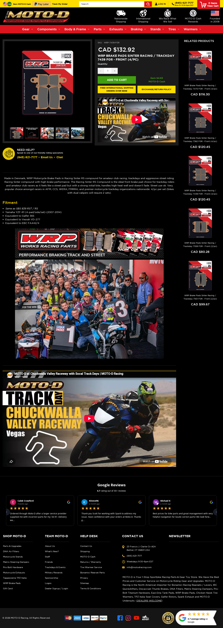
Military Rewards (54, 572)
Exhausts (116, 29)
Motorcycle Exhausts (14, 572)
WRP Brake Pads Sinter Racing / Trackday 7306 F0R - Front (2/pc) (200, 244)
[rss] (145, 618)
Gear (25, 29)
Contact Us (86, 546)
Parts (97, 29)
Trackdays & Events (55, 567)
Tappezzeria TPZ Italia (15, 578)
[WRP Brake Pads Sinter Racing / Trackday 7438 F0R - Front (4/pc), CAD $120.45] (200, 171)
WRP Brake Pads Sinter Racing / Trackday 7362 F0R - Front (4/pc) (200, 139)
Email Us (47, 157)
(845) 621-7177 (184, 3)
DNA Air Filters (11, 551)
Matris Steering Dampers (16, 562)
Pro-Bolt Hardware (13, 567)
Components (47, 29)
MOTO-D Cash (87, 556)
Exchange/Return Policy (156, 89)
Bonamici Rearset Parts (92, 572)
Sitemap (84, 583)
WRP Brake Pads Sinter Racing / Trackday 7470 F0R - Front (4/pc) (200, 87)
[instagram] (128, 618)
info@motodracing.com (139, 567)
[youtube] (136, 618)
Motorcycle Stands (13, 556)
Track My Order (60, 4)
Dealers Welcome (149, 600)
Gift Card (8, 588)
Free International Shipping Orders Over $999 (116, 89)
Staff (47, 556)
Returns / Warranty (90, 562)
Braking (136, 29)
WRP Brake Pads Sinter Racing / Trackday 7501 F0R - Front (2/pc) (200, 297)
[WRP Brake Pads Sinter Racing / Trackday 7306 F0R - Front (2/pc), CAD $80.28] (200, 223)
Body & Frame (75, 29)
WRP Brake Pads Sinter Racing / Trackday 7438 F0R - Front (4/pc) (200, 192)
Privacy (84, 578)
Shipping (85, 551)
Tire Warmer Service (91, 567)
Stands (155, 29)
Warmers (191, 29)
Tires (172, 29)
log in (161, 4)
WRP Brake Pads (12, 583)
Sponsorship (51, 578)
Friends (49, 562)
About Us (50, 546)
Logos (48, 583)
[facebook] (120, 618)
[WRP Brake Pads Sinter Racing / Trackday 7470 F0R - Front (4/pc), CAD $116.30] (200, 66)
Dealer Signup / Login (56, 588)
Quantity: (103, 64)
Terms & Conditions (90, 588)
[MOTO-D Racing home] (37, 16)
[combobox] (115, 4)
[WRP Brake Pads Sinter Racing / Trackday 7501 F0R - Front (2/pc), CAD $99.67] (200, 276)
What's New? (52, 551)
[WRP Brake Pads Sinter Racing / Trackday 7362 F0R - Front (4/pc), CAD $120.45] (200, 118)
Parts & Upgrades (12, 546)
